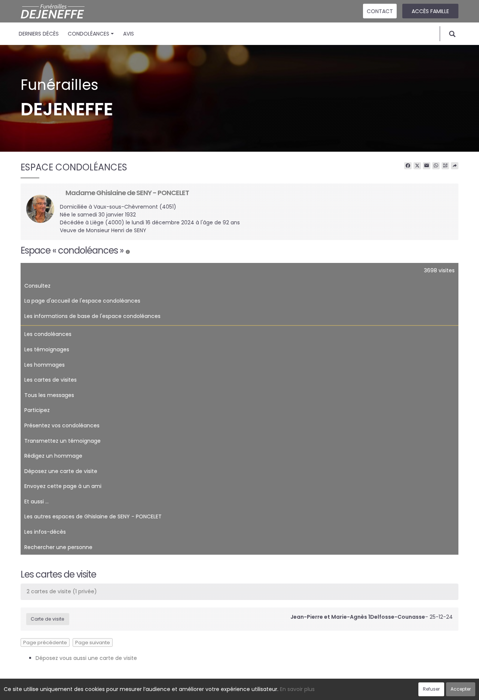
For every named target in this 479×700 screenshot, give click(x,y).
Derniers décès (39, 33)
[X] (417, 166)
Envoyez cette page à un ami (62, 486)
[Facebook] (408, 166)
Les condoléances (47, 334)
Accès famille (430, 11)
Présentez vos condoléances (62, 425)
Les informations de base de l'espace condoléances (92, 316)
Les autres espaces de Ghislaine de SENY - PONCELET (93, 516)
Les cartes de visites (50, 380)
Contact (380, 11)
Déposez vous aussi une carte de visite (86, 658)
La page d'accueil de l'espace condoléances (82, 300)
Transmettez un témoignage (62, 441)
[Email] (426, 166)
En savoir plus (297, 689)
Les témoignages (46, 349)
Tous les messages (49, 395)
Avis (128, 33)
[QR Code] (445, 166)
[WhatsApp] (436, 166)
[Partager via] (454, 166)
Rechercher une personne (58, 547)
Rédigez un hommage (53, 456)
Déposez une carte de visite (60, 471)
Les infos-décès (45, 532)
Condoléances (88, 33)
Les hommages (44, 365)
